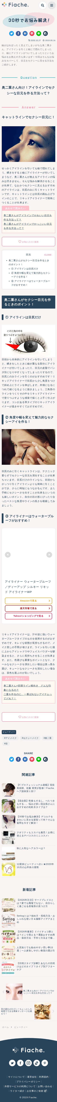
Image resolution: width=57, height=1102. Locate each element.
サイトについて (16, 1077)
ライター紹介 (17, 1091)
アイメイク (11, 738)
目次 (28, 254)
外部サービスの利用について (20, 1086)
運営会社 (32, 1077)
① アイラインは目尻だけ (24, 269)
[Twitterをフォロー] (12, 1063)
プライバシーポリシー (28, 1081)
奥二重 (48, 738)
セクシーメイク (31, 738)
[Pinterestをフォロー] (44, 1063)
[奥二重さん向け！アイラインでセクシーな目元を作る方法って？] (25, 33)
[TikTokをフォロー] (36, 1063)
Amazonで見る (28, 601)
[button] (45, 33)
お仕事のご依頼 (35, 1091)
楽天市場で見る (28, 608)
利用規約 (44, 1077)
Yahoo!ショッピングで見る (28, 616)
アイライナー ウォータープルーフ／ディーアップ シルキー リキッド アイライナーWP (28, 587)
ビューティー (9, 732)
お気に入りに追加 (30, 242)
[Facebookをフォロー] (20, 1063)
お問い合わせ (45, 1086)
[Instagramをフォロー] (28, 1063)
